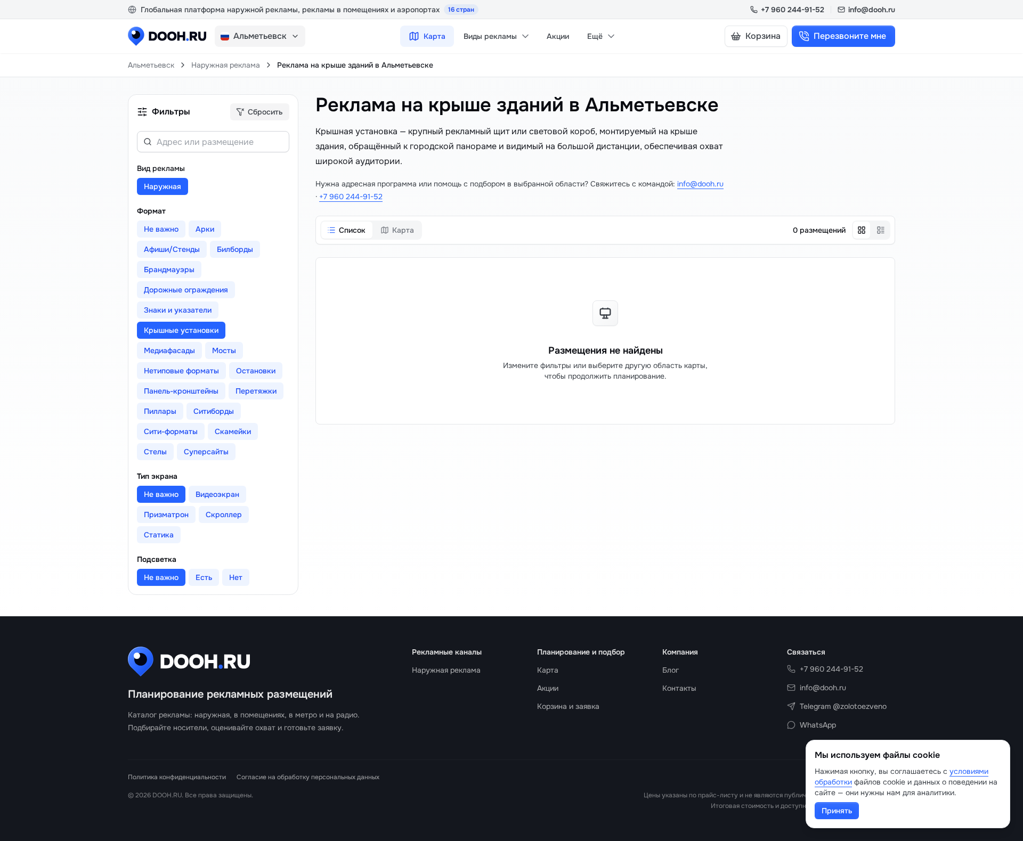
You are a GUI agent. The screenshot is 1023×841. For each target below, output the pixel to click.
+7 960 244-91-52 (792, 9)
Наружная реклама (225, 65)
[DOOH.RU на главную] (167, 36)
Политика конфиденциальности (177, 777)
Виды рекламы (490, 36)
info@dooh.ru (871, 9)
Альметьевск (151, 65)
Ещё (595, 36)
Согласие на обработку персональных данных (308, 777)
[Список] (880, 230)
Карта (434, 36)
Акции (558, 36)
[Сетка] (861, 230)
